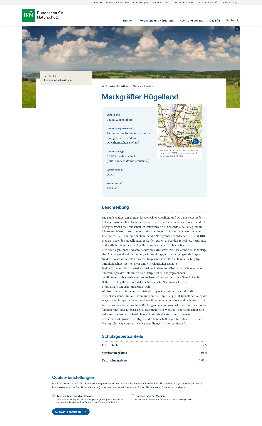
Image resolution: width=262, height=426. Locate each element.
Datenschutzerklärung (173, 387)
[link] (128, 20)
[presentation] (196, 141)
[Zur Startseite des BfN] (47, 15)
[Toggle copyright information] (237, 29)
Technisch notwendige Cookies (75, 395)
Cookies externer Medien (150, 395)
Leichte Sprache (182, 2)
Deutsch (226, 2)
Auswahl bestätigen (68, 411)
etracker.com (91, 387)
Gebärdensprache (205, 2)
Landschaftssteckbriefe (119, 86)
